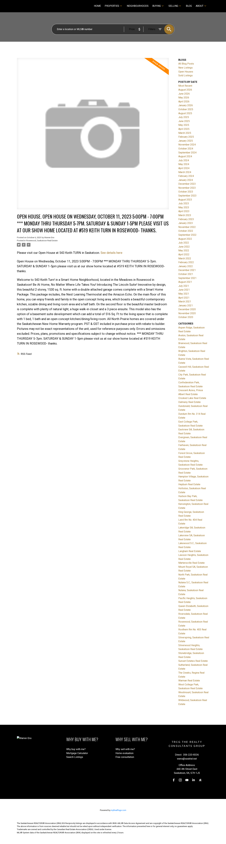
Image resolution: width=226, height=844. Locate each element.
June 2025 (184, 121)
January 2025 (185, 140)
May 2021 (183, 293)
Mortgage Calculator (77, 753)
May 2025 (183, 125)
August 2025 (185, 113)
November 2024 (187, 144)
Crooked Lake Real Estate (192, 398)
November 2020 (187, 313)
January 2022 (185, 266)
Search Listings (74, 757)
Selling (173, 5)
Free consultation (124, 757)
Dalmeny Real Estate (189, 402)
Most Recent (185, 85)
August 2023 (185, 199)
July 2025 (183, 117)
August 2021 (185, 281)
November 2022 (187, 227)
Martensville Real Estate (191, 562)
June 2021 (184, 289)
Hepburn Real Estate (189, 484)
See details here (111, 253)
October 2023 (185, 191)
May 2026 (183, 97)
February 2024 (186, 176)
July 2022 (183, 242)
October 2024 (185, 148)
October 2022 (185, 230)
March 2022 (184, 258)
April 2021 (183, 297)
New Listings (185, 67)
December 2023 (187, 183)
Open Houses (185, 71)
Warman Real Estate (189, 680)
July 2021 (183, 285)
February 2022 (186, 262)
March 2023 (184, 215)
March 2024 (184, 172)
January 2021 (185, 305)
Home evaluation (124, 753)
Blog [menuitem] (189, 5)
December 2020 (187, 309)
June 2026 (184, 93)
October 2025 (185, 109)
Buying (156, 5)
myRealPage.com (118, 810)
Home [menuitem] (97, 5)
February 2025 (186, 136)
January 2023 (185, 223)
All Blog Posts (186, 63)
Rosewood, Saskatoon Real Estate (41, 240)
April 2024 (183, 168)
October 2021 (185, 274)
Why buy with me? (76, 749)
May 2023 (183, 207)
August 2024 (185, 156)
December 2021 (187, 270)
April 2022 (183, 254)
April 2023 (183, 211)
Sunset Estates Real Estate (193, 660)
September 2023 (187, 195)
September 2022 (187, 234)
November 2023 (187, 187)
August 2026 (185, 89)
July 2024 (183, 160)
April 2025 (183, 129)
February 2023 (186, 219)
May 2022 (183, 250)
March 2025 (184, 132)
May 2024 (183, 164)
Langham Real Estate (189, 551)
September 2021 (187, 278)
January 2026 (185, 105)
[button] (173, 780)
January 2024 (185, 180)
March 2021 (184, 301)
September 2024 (187, 152)
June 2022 (184, 246)
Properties (112, 5)
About (199, 5)
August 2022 (185, 238)
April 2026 (183, 101)
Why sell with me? (125, 749)
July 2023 (183, 203)
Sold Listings (185, 75)
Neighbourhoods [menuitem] (138, 5)
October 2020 (185, 317)
